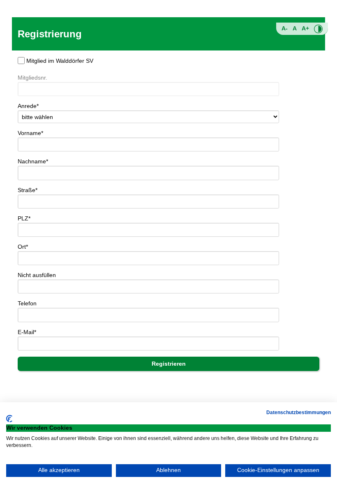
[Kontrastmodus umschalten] (318, 29)
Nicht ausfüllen (37, 275)
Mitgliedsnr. (32, 77)
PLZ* (24, 218)
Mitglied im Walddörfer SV (59, 60)
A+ (305, 28)
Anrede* (28, 106)
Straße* (27, 190)
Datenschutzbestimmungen (298, 412)
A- (285, 28)
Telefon (27, 303)
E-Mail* (27, 332)
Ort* (23, 246)
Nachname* (33, 161)
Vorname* (30, 133)
